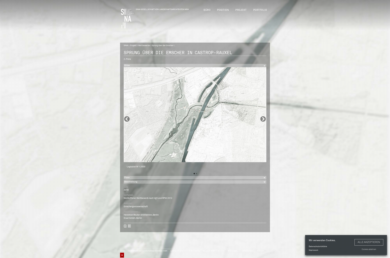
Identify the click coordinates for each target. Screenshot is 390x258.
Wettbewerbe (144, 46)
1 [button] (194, 173)
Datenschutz (247, 251)
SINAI (126, 46)
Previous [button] (127, 119)
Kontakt (260, 251)
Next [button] (263, 119)
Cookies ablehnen (369, 249)
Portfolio (260, 10)
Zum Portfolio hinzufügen (125, 226)
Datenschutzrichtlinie (318, 247)
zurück (129, 226)
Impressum (313, 250)
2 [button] (196, 173)
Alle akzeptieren (369, 242)
